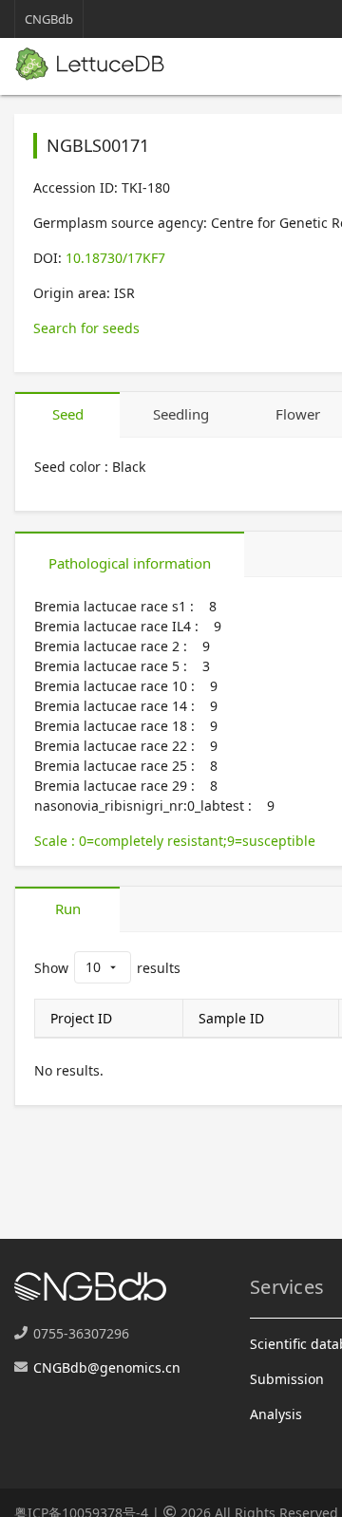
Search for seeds (86, 328)
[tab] (67, 415)
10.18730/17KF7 (115, 258)
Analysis (276, 1414)
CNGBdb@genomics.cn (106, 1367)
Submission (287, 1379)
